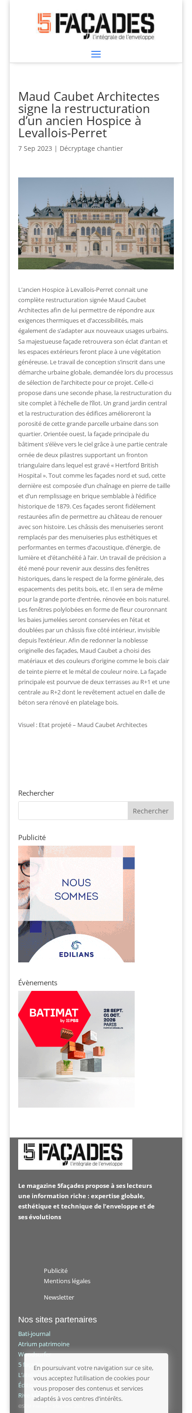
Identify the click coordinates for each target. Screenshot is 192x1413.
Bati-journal (34, 1333)
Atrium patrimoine (43, 1344)
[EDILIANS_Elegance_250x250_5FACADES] (76, 960)
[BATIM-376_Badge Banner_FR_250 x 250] (76, 1105)
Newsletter (59, 1297)
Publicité (56, 1270)
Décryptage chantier (91, 148)
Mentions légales (67, 1281)
